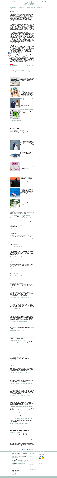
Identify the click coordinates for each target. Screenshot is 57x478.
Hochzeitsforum (14, 474)
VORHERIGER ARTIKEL (15, 65)
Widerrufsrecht (40, 466)
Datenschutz (31, 459)
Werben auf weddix (32, 464)
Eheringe (23, 468)
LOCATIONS (22, 7)
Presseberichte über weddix (33, 469)
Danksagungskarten (21, 461)
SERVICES (40, 7)
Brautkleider (20, 468)
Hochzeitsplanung (14, 456)
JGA (18, 456)
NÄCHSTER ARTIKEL (30, 65)
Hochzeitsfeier (22, 456)
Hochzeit (14, 454)
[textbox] (14, 1)
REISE (38, 7)
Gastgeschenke (18, 463)
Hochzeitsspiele (19, 466)
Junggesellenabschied (15, 457)
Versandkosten (40, 463)
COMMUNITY (12, 8)
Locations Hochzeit (14, 471)
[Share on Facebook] (9, 53)
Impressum (31, 456)
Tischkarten (25, 460)
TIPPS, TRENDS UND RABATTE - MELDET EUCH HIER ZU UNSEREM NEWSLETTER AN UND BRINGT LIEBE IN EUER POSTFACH (28, 451)
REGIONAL (18, 7)
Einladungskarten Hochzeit (20, 460)
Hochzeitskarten (21, 459)
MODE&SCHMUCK (33, 7)
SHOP (15, 7)
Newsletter (40, 470)
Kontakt (39, 469)
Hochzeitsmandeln (22, 463)
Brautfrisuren (26, 468)
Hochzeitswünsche (24, 466)
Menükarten (16, 461)
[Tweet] (9, 57)
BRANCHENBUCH (27, 7)
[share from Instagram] (9, 58)
